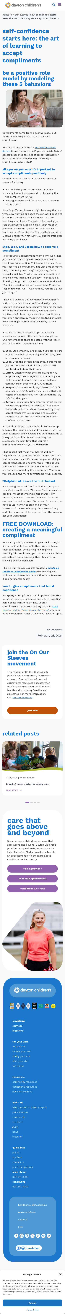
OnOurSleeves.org (23, 697)
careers (22, 1219)
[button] (60, 1274)
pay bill (16, 1152)
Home (5, 14)
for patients (18, 1046)
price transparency (22, 1167)
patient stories (20, 1112)
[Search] (54, 4)
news (15, 1131)
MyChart (17, 1157)
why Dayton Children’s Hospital (29, 1107)
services (17, 1025)
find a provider (32, 868)
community (18, 1117)
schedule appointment (33, 878)
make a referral (27, 1212)
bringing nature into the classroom (27, 784)
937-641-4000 (20, 1186)
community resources (24, 1081)
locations (18, 1030)
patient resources (22, 1091)
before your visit (21, 1051)
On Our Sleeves (19, 14)
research (17, 1136)
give (20, 1226)
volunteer (17, 1122)
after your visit (20, 1061)
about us (17, 1102)
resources (18, 1077)
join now (33, 710)
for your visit (20, 1041)
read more (12, 789)
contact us (18, 1162)
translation (32, 1248)
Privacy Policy (32, 1310)
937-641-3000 (20, 1176)
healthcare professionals (32, 1204)
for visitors (18, 1066)
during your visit (21, 1056)
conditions (18, 1020)
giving (15, 1126)
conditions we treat (32, 888)
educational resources (24, 1086)
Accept (33, 1303)
